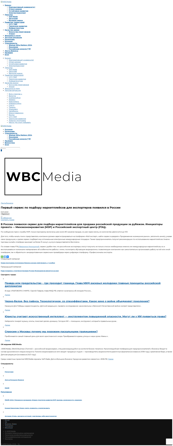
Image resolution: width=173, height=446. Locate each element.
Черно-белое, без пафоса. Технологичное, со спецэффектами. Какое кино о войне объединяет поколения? (77, 301)
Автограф (13, 19)
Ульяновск (13, 109)
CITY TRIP (13, 24)
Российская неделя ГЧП (20, 49)
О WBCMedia (10, 431)
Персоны (9, 15)
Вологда (12, 96)
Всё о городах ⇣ (15, 94)
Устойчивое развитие (18, 11)
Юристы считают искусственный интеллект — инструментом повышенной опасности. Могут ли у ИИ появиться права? (85, 316)
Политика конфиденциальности (19, 435)
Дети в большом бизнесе (14, 380)
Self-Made (13, 17)
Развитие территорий (14, 22)
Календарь (10, 39)
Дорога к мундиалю (17, 121)
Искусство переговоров (19, 32)
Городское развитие (18, 26)
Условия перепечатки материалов (19, 433)
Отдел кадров (15, 9)
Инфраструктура (16, 28)
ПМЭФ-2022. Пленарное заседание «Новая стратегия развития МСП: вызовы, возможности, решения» (43, 400)
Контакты (9, 439)
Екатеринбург (15, 98)
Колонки (9, 41)
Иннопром (13, 47)
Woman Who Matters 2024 (20, 45)
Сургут (11, 105)
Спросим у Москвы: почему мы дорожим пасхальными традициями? (51, 331)
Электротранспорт (17, 13)
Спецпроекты (11, 43)
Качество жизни (12, 30)
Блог (7, 55)
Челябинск (13, 111)
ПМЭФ (7, 388)
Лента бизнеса (11, 51)
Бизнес (8, 5)
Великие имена (16, 20)
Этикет (12, 34)
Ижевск (12, 100)
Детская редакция (13, 38)
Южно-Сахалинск (16, 113)
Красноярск (14, 102)
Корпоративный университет (22, 7)
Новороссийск (15, 103)
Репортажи (9, 372)
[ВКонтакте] (7, 257)
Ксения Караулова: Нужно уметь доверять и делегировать (27, 408)
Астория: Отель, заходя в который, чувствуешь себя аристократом (31, 416)
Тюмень (12, 107)
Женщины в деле (13, 36)
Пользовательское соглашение (18, 437)
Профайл (9, 53)
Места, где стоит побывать (20, 122)
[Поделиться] (1, 216)
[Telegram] (5, 257)
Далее (7, 295)
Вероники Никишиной (29, 247)
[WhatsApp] (2, 257)
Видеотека (10, 143)
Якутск (12, 115)
